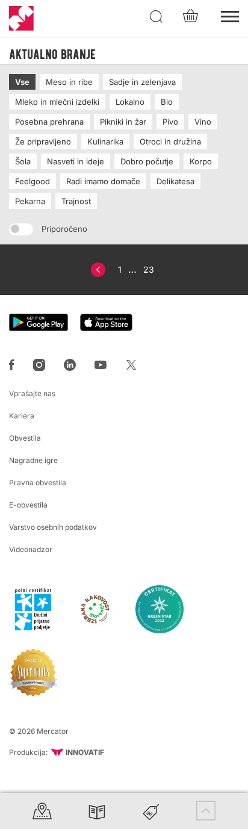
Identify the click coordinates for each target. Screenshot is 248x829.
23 (148, 269)
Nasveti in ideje (75, 161)
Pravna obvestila (37, 482)
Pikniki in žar (123, 121)
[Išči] (156, 16)
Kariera (21, 415)
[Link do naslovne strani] (21, 18)
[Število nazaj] (98, 269)
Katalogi (97, 811)
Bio (167, 102)
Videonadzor (30, 549)
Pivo (170, 121)
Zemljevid (42, 811)
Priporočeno (63, 229)
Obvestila (25, 437)
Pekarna (30, 201)
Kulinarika (105, 141)
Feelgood (32, 181)
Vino (202, 121)
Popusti (151, 811)
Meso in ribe (69, 82)
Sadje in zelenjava (142, 82)
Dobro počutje (146, 161)
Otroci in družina (170, 141)
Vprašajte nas (32, 393)
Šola (23, 161)
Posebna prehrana (49, 121)
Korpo (201, 161)
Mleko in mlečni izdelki (57, 102)
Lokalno (130, 102)
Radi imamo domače (103, 181)
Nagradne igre (33, 460)
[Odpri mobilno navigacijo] (230, 15)
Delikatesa (175, 181)
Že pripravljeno (43, 141)
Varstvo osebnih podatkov (53, 527)
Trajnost (76, 201)
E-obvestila (28, 504)
